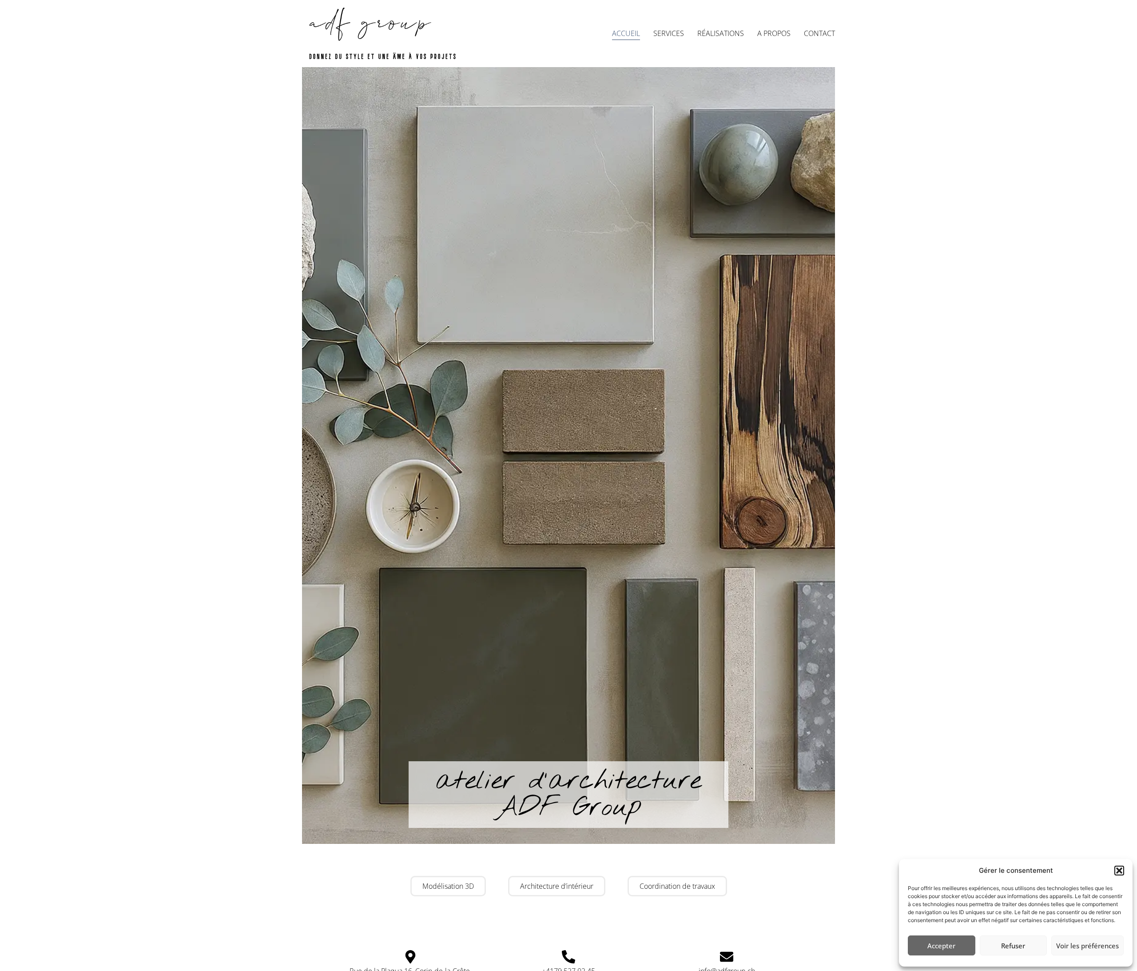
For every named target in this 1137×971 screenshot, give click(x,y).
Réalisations (720, 33)
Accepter (941, 945)
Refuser (1013, 945)
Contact (819, 33)
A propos (774, 33)
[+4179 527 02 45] (568, 956)
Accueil (626, 33)
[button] (1119, 870)
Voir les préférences (1087, 945)
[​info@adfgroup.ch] (726, 956)
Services (668, 33)
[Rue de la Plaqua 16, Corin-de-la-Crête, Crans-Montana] (410, 956)
